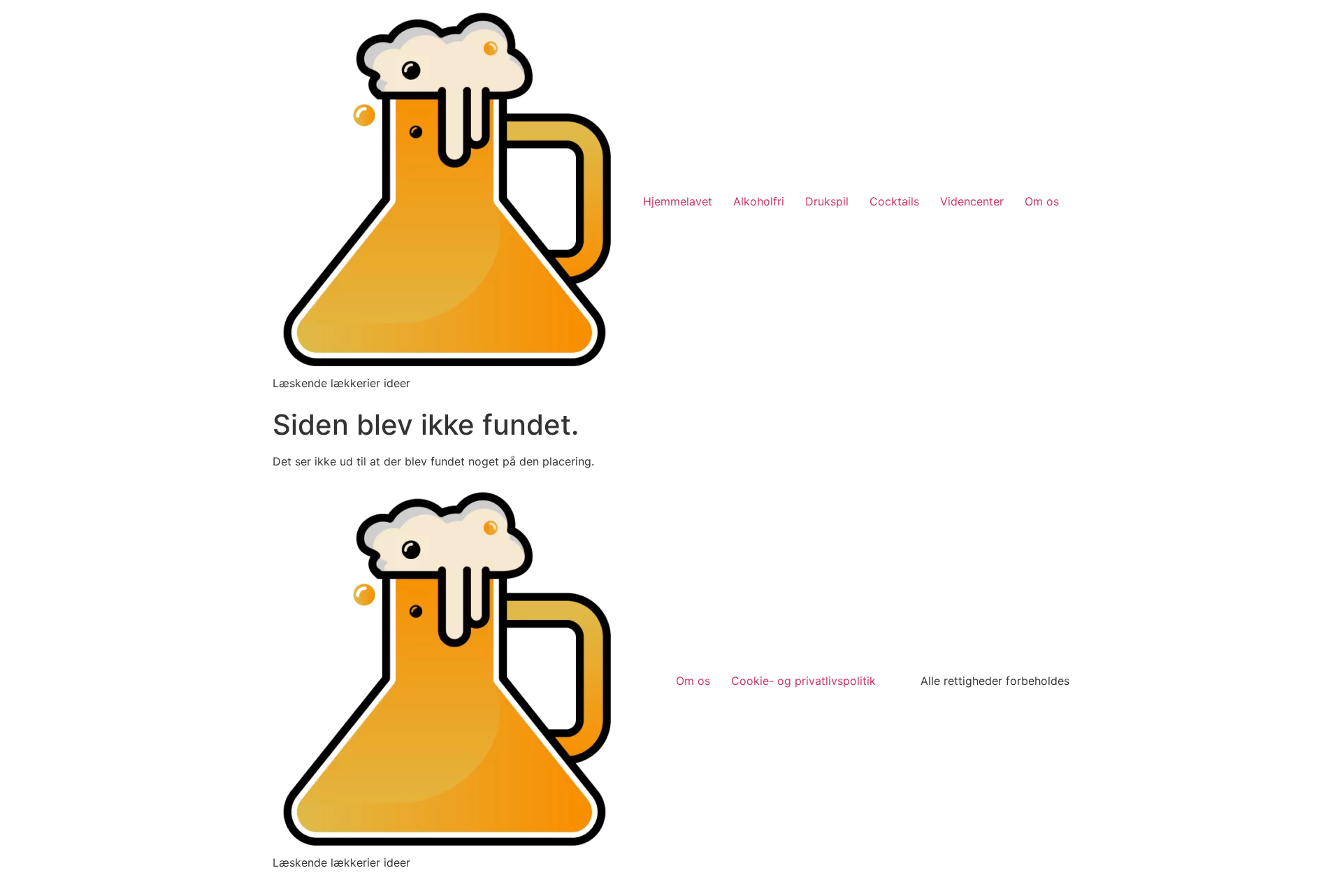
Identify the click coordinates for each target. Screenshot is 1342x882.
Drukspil (827, 201)
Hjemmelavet (677, 201)
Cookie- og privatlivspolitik (803, 681)
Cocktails (894, 201)
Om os (1042, 201)
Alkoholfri (758, 201)
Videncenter (972, 201)
